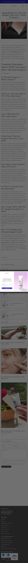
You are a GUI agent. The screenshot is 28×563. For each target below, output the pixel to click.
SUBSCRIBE (7, 288)
